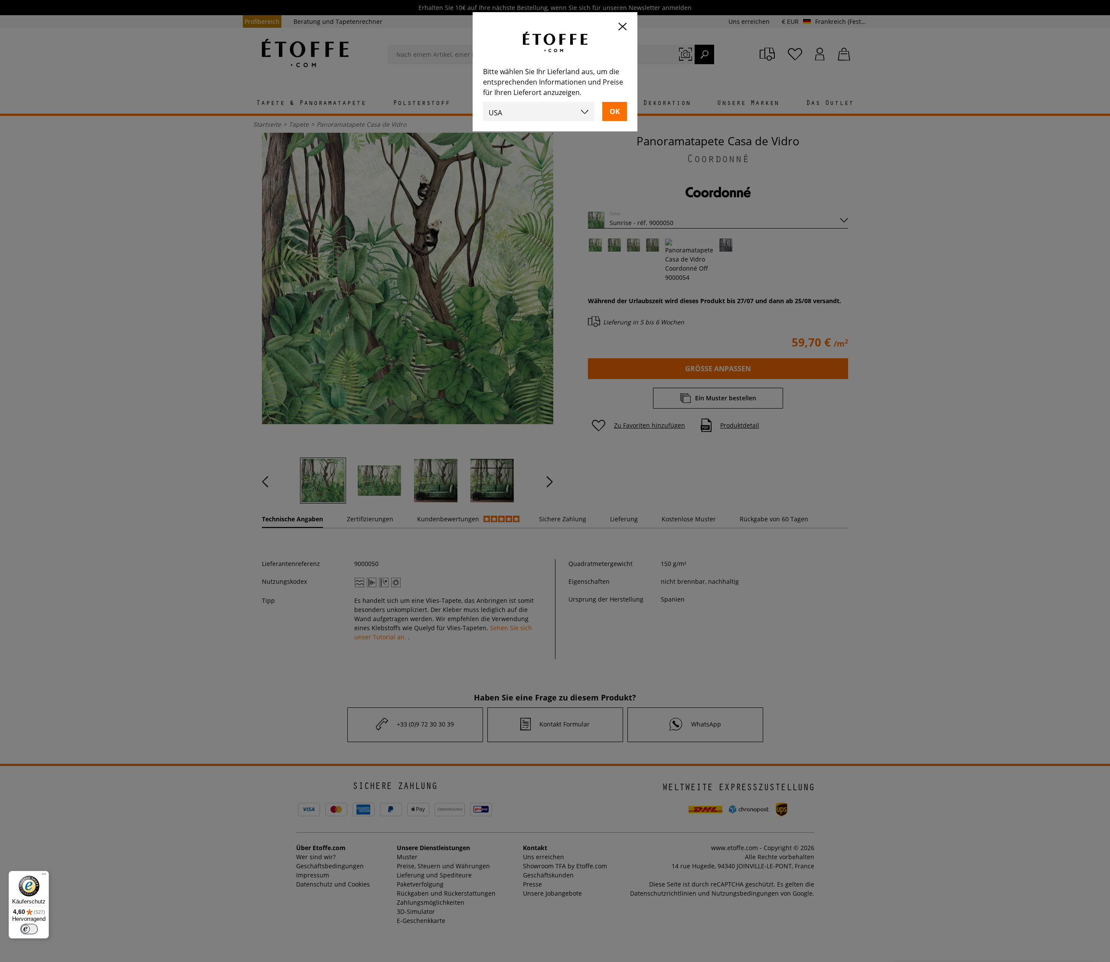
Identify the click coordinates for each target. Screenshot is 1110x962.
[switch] (29, 929)
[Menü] (44, 876)
